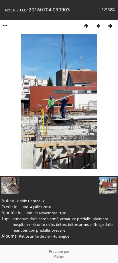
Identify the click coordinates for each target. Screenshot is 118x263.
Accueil (10, 10)
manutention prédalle (31, 230)
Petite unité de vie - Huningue (44, 236)
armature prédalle (75, 218)
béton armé (78, 224)
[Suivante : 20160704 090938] (110, 26)
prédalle (58, 230)
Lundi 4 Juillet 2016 (35, 206)
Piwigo (59, 256)
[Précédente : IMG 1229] (98, 26)
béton (61, 224)
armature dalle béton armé (35, 218)
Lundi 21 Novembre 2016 (44, 212)
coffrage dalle (101, 224)
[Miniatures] (86, 26)
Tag (22, 10)
